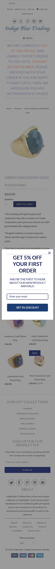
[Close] (49, 253)
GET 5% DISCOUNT (27, 307)
